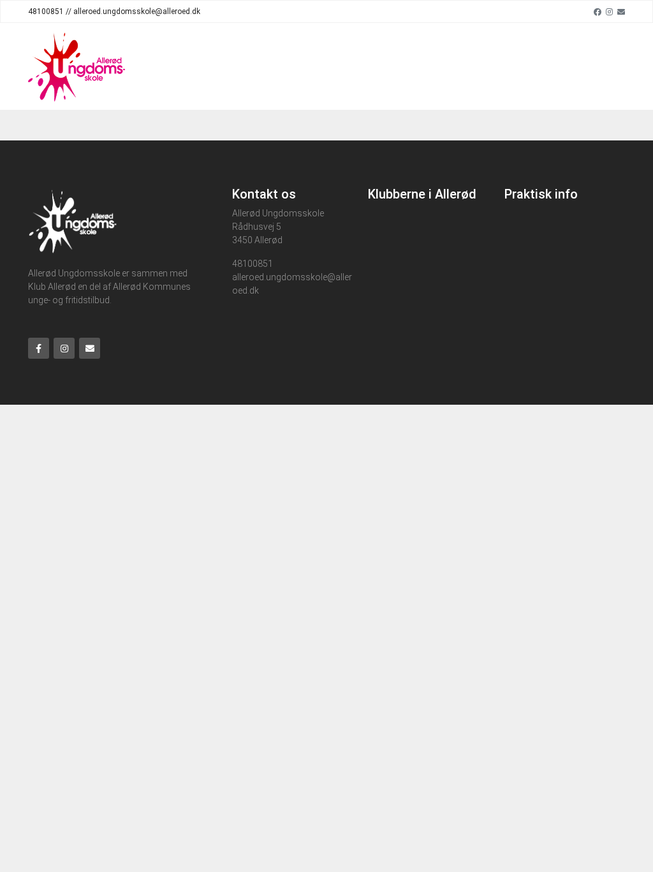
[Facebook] (597, 11)
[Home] (76, 66)
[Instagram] (609, 11)
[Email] (621, 11)
